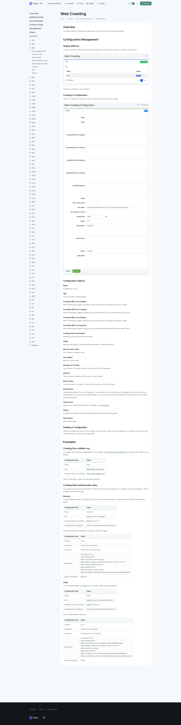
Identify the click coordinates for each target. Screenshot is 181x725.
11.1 (33, 277)
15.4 (33, 77)
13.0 (33, 232)
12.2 (33, 255)
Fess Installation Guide (39, 51)
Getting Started (36, 17)
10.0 (33, 296)
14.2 (33, 160)
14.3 (33, 157)
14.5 (33, 149)
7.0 (33, 323)
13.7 (33, 206)
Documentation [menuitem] (55, 3)
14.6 (33, 145)
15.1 (33, 89)
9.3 (33, 304)
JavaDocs (35, 67)
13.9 (33, 198)
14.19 (33, 96)
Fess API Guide (36, 57)
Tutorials (35, 345)
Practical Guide (36, 25)
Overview (33, 13)
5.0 (33, 330)
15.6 (33, 44)
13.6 (33, 209)
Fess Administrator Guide (39, 60)
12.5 (33, 243)
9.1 (33, 311)
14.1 (33, 164)
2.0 (33, 341)
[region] (43, 366)
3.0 (33, 338)
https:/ (86, 499)
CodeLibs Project (52, 709)
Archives (33, 36)
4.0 (33, 334)
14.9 (33, 134)
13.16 (33, 172)
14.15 (33, 111)
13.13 (33, 183)
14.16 (33, 108)
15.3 (33, 81)
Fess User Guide (37, 54)
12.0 (33, 262)
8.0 (33, 319)
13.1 (33, 228)
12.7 (33, 236)
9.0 (33, 315)
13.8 (33, 202)
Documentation (36, 21)
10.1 (33, 292)
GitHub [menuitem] (91, 3)
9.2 (33, 308)
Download (32, 709)
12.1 (33, 258)
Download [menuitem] (70, 3)
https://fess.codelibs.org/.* (96, 474)
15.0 (33, 92)
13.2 (33, 225)
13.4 (33, 217)
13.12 (33, 187)
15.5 (33, 48)
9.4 (33, 300)
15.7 (33, 40)
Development (35, 28)
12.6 (33, 240)
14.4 (33, 153)
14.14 (33, 115)
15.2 (33, 85)
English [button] (101, 3)
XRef (33, 70)
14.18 (33, 100)
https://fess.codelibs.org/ (116, 452)
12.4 (33, 247)
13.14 (33, 179)
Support (147, 3)
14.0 (33, 168)
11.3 (33, 270)
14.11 (33, 126)
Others (32, 32)
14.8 (33, 138)
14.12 (33, 123)
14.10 (33, 130)
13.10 (33, 194)
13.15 (33, 175)
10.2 (33, 289)
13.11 (33, 191)
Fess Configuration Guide (40, 63)
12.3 (33, 251)
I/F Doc (34, 73)
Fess (37, 3)
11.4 (33, 266)
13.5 (33, 213)
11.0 (33, 281)
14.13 (33, 119)
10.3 (33, 285)
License (41, 709)
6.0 (33, 326)
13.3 (33, 221)
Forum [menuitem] (81, 3)
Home (62, 19)
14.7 (33, 141)
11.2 (33, 274)
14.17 (33, 104)
